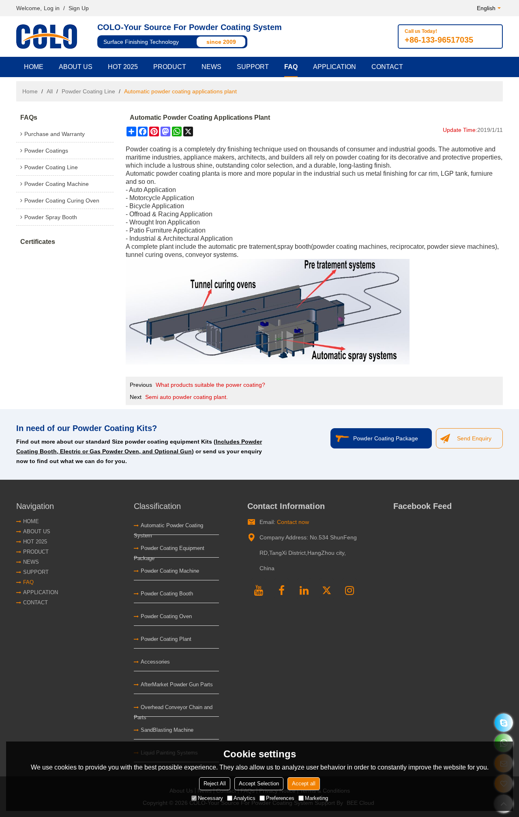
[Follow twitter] (327, 588)
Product (169, 66)
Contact (387, 66)
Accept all (303, 783)
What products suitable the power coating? (210, 385)
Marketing (316, 798)
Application (334, 66)
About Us (75, 66)
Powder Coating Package (385, 438)
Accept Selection (259, 783)
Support (253, 66)
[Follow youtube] (258, 588)
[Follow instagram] (349, 588)
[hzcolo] (504, 723)
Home (33, 66)
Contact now (293, 522)
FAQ (291, 66)
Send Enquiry (474, 438)
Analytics (244, 798)
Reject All (215, 783)
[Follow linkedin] (304, 588)
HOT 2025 (123, 66)
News (211, 66)
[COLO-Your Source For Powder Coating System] (48, 36)
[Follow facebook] (281, 588)
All (50, 91)
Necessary (210, 798)
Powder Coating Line (88, 91)
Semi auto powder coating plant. (186, 397)
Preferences (280, 798)
